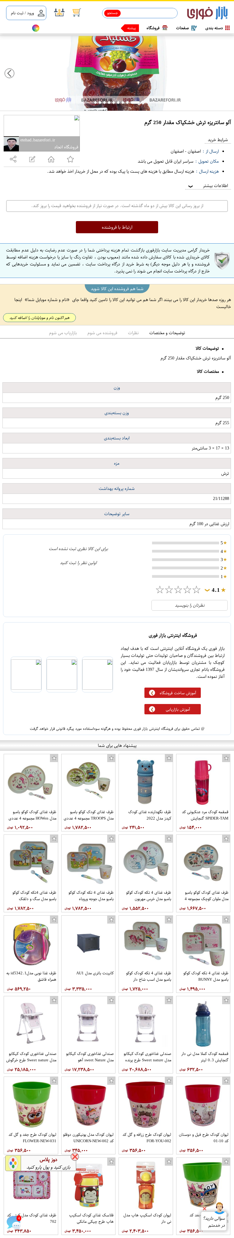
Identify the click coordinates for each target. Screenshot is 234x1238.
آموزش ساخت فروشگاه (178, 693)
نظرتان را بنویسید (189, 605)
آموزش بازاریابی (178, 709)
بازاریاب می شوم (63, 332)
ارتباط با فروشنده (117, 227)
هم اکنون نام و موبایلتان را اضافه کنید (39, 317)
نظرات (133, 332)
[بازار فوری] (207, 13)
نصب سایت (16, 28)
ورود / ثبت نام (22, 13)
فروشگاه (153, 28)
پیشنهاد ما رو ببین (122, 28)
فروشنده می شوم (102, 332)
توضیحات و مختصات (167, 332)
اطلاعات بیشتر (207, 185)
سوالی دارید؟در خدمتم (214, 1222)
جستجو (112, 13)
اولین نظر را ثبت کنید (78, 562)
